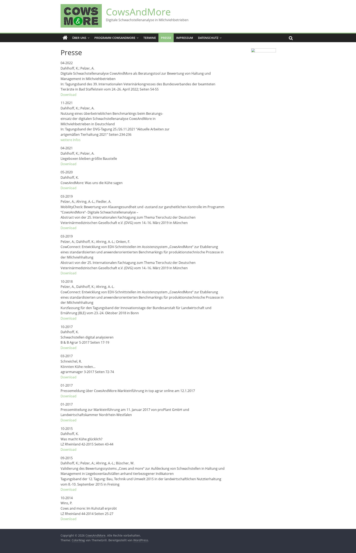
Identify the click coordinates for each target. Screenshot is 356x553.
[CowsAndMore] (65, 38)
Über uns (79, 38)
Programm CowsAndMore (114, 38)
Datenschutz (208, 38)
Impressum (184, 38)
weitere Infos (71, 140)
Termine (149, 38)
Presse (166, 38)
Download (68, 94)
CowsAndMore (138, 11)
